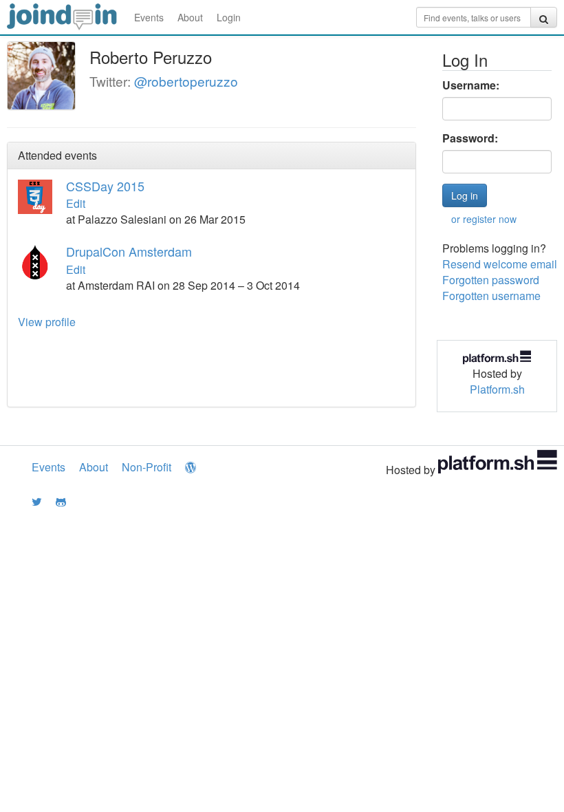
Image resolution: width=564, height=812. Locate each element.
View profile (47, 322)
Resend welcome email (499, 264)
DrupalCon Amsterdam (129, 251)
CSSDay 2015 (105, 186)
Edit (75, 203)
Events (149, 17)
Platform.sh (497, 389)
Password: (470, 138)
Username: (470, 85)
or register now (484, 219)
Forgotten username (491, 295)
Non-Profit (146, 467)
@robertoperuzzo (186, 81)
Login (229, 17)
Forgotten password (490, 280)
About (190, 17)
